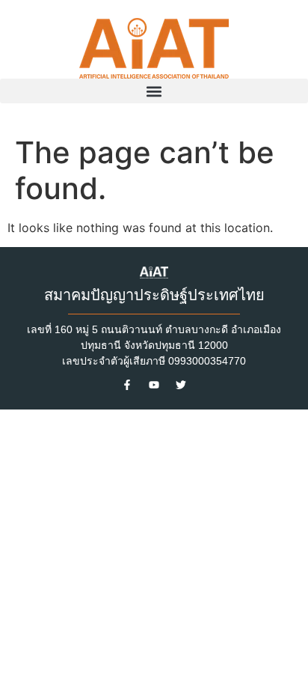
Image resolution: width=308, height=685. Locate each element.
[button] (154, 91)
